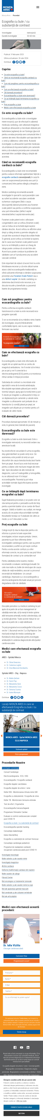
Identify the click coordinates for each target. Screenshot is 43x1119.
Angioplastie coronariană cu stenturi (23, 1072)
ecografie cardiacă (10, 177)
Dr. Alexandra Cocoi (14, 687)
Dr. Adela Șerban (13, 678)
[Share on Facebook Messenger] (20, 62)
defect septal (11, 279)
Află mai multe (21, 1101)
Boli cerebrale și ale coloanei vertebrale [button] (17, 892)
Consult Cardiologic (11, 772)
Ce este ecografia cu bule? (14, 74)
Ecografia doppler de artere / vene (17, 788)
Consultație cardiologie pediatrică (17, 843)
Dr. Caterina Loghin (14, 665)
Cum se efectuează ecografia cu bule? (19, 89)
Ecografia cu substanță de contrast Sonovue (21, 839)
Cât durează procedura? (13, 92)
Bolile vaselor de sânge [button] (11, 874)
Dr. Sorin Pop (12, 681)
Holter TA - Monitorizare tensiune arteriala (20, 800)
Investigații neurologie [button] (10, 855)
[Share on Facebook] (13, 62)
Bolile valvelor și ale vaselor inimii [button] (14, 859)
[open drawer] (38, 7)
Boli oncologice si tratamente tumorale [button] (17, 881)
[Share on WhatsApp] (17, 62)
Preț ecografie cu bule (12, 104)
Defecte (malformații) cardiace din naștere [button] (18, 870)
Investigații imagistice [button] (10, 862)
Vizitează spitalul (21, 749)
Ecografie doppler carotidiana (15, 784)
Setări (21, 1113)
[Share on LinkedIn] (23, 62)
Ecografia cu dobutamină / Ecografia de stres (21, 796)
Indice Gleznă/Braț (11, 835)
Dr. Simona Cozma (14, 689)
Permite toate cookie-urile (21, 1107)
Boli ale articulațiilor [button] (9, 896)
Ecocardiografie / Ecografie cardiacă (18, 780)
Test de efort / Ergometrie (14, 804)
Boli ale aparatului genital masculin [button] (15, 889)
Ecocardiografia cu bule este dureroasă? (19, 95)
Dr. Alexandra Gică (14, 684)
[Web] (21, 340)
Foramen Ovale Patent (23, 276)
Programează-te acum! (21, 961)
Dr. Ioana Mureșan (13, 692)
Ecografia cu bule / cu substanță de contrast (21, 823)
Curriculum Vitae (21, 956)
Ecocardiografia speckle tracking (16, 827)
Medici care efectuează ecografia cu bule (20, 108)
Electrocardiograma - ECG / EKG (16, 776)
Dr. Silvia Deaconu (13, 662)
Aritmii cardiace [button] (8, 866)
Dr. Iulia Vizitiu (11, 945)
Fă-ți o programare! (21, 754)
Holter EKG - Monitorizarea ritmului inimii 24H (21, 792)
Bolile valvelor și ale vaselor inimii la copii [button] (17, 885)
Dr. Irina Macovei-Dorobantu (17, 668)
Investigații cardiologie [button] (10, 768)
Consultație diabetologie (13, 831)
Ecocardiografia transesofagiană (16, 808)
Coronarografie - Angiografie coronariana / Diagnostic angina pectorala (21, 1069)
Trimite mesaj (21, 1032)
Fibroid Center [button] (7, 877)
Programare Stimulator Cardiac (16, 812)
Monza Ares (6, 15)
